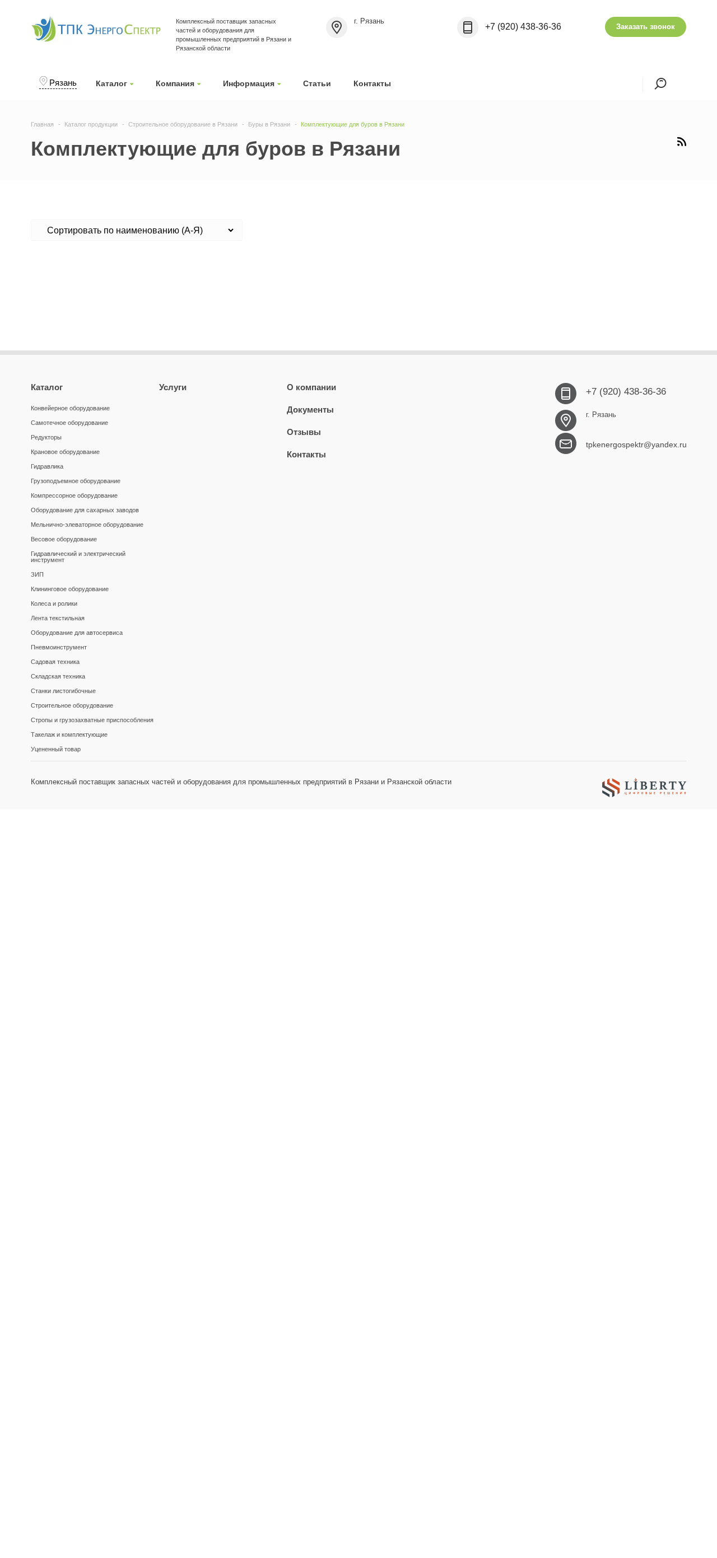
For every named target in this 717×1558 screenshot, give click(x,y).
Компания (175, 83)
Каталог (111, 83)
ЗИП (37, 574)
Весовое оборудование (64, 539)
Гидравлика (47, 466)
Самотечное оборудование (69, 422)
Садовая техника (55, 661)
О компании (311, 387)
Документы (310, 409)
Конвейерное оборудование (70, 408)
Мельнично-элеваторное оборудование (87, 524)
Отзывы (304, 432)
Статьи (317, 83)
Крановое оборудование (65, 451)
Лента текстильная (58, 618)
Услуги (173, 387)
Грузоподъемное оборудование (75, 481)
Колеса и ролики (54, 603)
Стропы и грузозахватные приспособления (92, 720)
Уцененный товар (56, 749)
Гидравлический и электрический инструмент (78, 556)
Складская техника (58, 676)
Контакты (372, 83)
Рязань (63, 82)
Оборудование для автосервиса (77, 632)
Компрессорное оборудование (74, 495)
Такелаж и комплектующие (69, 734)
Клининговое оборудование (70, 589)
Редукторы (46, 437)
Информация (248, 83)
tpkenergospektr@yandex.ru (636, 444)
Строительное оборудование (72, 705)
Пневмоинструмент (59, 647)
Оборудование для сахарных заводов (85, 510)
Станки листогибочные (63, 690)
